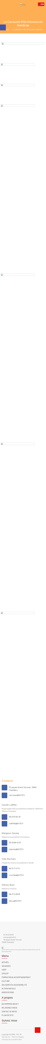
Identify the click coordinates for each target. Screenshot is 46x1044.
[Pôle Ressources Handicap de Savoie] (17, 72)
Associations (8, 992)
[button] (3, 27)
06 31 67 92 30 (14, 816)
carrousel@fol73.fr (17, 795)
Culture (6, 981)
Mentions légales (18, 1037)
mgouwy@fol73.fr (16, 849)
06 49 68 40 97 (15, 842)
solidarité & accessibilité (14, 985)
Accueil (5, 962)
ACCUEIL (6, 29)
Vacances (6, 966)
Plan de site (8, 1015)
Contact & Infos (9, 1011)
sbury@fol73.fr (15, 901)
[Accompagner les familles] (17, 93)
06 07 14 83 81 (14, 894)
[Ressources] (17, 526)
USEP (4, 969)
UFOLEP (5, 973)
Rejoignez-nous (9, 1008)
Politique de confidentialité (12, 1039)
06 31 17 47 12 (14, 868)
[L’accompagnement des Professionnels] (17, 188)
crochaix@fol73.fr (16, 875)
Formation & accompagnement (16, 977)
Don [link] (42, 4)
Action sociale (9, 988)
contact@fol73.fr (9, 937)
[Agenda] (17, 695)
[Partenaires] (17, 357)
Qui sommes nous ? (10, 1004)
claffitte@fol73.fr (16, 823)
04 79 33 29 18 (8, 935)
